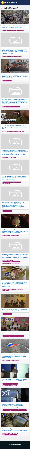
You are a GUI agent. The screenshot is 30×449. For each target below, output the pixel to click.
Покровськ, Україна (20, 131)
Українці (9, 157)
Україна (4, 30)
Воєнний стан (6, 410)
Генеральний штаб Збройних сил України (11, 261)
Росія (8, 30)
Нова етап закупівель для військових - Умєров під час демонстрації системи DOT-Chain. (14, 380)
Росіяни (4, 131)
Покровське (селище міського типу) (10, 263)
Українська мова (22, 410)
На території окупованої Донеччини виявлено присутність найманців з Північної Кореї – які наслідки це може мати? (14, 178)
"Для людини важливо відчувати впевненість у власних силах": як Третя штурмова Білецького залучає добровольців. (15, 76)
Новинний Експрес (11, 2)
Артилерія (17, 106)
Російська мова (6, 183)
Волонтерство (6, 335)
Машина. (13, 157)
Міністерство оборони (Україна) (9, 385)
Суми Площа (5, 290)
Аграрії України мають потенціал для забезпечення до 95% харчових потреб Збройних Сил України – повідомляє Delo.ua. (14, 406)
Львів (11, 80)
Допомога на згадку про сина (10, 333)
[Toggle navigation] (27, 2)
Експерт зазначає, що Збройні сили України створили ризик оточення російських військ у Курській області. (14, 356)
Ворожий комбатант (10, 106)
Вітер (4, 106)
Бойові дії (21, 335)
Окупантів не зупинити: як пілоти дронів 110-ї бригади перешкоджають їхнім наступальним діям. (14, 127)
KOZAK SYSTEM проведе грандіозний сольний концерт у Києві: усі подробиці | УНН (14, 310)
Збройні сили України (7, 182)
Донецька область (11, 131)
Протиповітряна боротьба (15, 56)
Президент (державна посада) (16, 30)
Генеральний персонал (7, 260)
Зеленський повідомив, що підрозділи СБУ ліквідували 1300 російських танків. (13, 26)
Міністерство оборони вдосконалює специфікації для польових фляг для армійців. (14, 429)
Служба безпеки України (18, 289)
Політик (7, 360)
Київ (4, 80)
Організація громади (14, 335)
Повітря (4, 157)
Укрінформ (15, 383)
